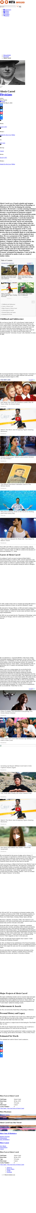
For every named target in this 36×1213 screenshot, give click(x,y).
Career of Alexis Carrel (7, 306)
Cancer (2, 151)
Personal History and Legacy (9, 312)
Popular (7, 12)
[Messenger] (18, 110)
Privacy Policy (10, 1169)
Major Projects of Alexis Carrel (9, 308)
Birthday (7, 11)
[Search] (20, 7)
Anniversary (8, 9)
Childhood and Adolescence (8, 304)
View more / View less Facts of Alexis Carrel (12, 1108)
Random (7, 15)
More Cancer (4, 1143)
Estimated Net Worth (7, 314)
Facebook (9, 1172)
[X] (18, 107)
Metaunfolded (7, 55)
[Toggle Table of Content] (32, 302)
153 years (2, 143)
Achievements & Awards (8, 310)
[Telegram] (18, 115)
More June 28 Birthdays (8, 1133)
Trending (7, 14)
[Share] (18, 118)
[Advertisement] (18, 35)
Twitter (8, 1170)
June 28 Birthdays (5, 1139)
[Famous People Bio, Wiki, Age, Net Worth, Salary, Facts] (12, 3)
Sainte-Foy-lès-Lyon (5, 135)
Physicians (6, 56)
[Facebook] (18, 105)
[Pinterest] (18, 113)
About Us (9, 1167)
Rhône (13, 135)
